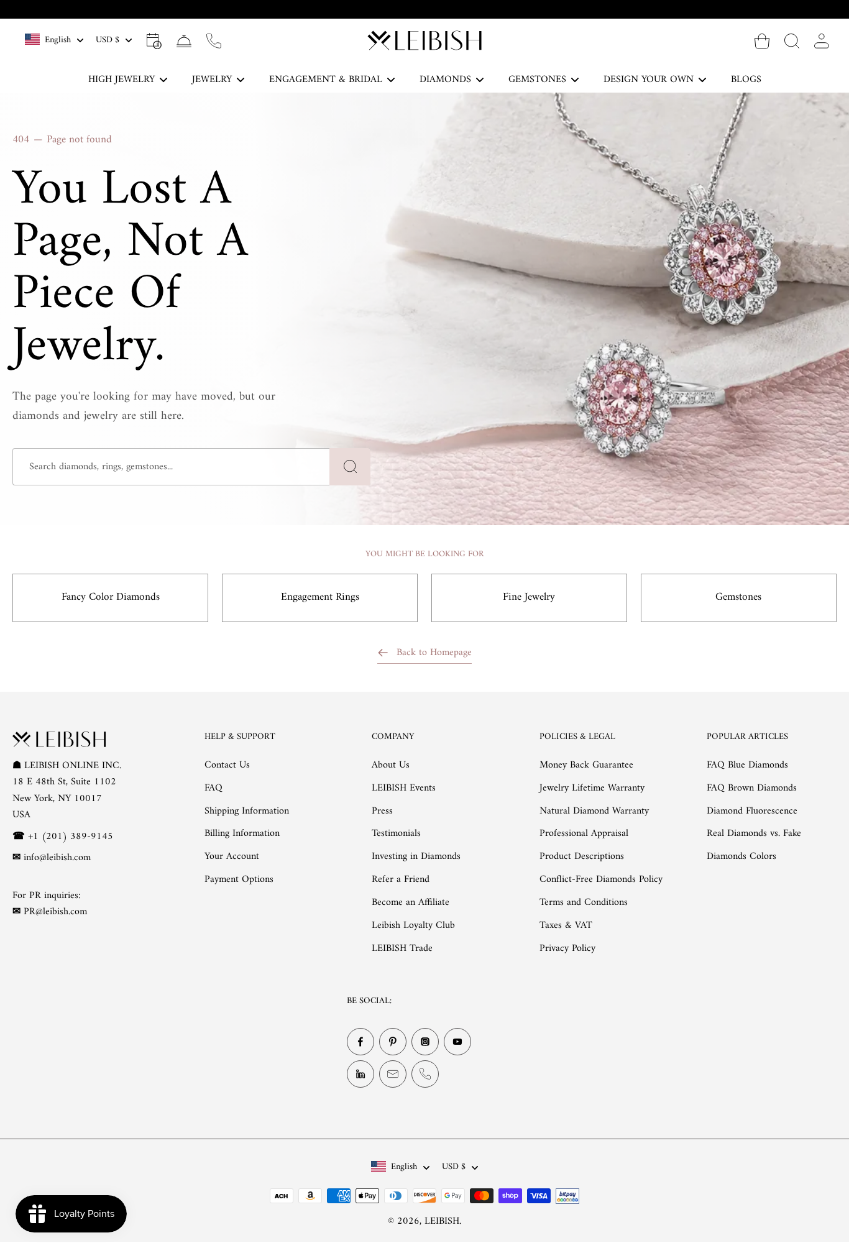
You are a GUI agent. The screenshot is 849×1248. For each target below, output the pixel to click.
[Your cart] (762, 40)
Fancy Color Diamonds (111, 597)
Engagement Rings (320, 597)
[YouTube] (457, 1041)
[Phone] (425, 1074)
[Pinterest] (392, 1041)
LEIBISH (441, 1221)
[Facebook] (360, 1041)
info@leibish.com (57, 857)
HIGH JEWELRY (121, 79)
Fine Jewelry (529, 597)
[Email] (392, 1074)
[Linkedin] (360, 1074)
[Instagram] (425, 1041)
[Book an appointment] (154, 40)
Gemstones (738, 597)
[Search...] (792, 40)
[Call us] (214, 40)
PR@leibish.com (55, 911)
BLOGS (746, 79)
